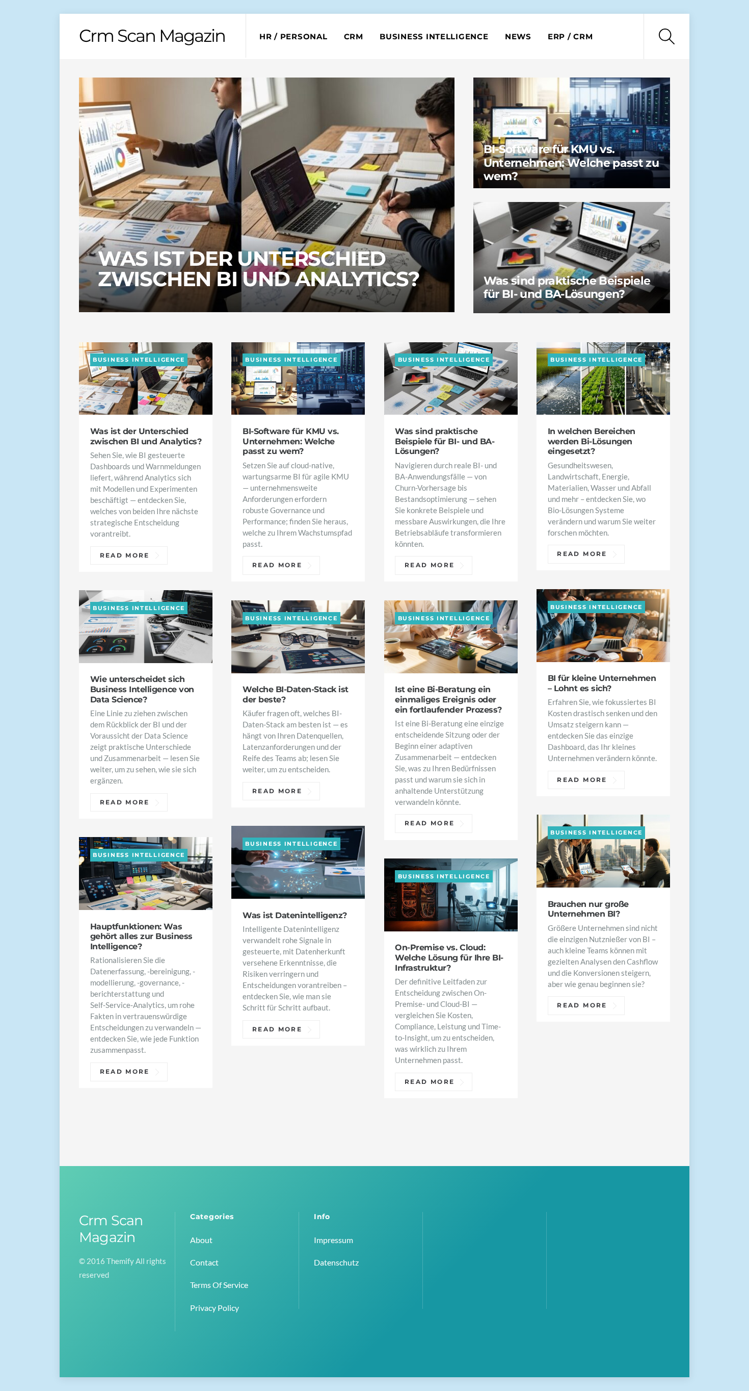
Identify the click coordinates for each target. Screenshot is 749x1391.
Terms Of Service (219, 1284)
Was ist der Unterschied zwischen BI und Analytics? (259, 268)
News (518, 36)
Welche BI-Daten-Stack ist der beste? (296, 694)
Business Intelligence (434, 36)
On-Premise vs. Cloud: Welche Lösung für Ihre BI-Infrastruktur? (449, 957)
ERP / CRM (570, 36)
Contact (204, 1262)
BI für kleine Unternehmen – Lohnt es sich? (602, 683)
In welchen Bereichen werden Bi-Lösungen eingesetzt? (591, 441)
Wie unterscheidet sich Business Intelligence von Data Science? (142, 689)
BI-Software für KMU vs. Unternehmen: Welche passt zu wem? (571, 163)
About (201, 1240)
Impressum (333, 1240)
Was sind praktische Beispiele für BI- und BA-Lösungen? (567, 287)
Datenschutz (336, 1262)
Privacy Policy (214, 1307)
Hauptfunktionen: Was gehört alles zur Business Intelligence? (141, 936)
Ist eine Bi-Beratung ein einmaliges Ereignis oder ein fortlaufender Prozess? (448, 699)
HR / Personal (293, 36)
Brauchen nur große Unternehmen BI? (588, 909)
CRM (353, 36)
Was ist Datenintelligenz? (295, 915)
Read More (125, 555)
